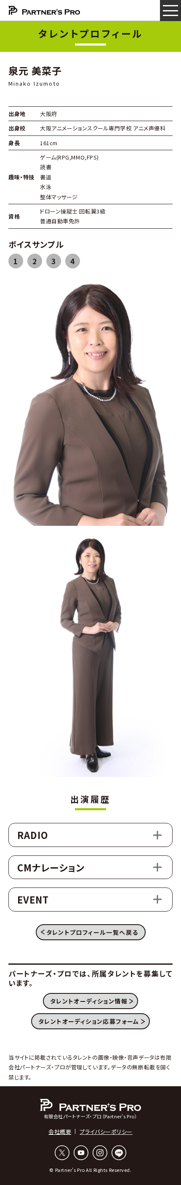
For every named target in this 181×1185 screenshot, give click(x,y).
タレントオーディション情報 (89, 1001)
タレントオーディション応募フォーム (88, 1021)
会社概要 (59, 1132)
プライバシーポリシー (106, 1132)
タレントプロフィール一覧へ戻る (92, 932)
